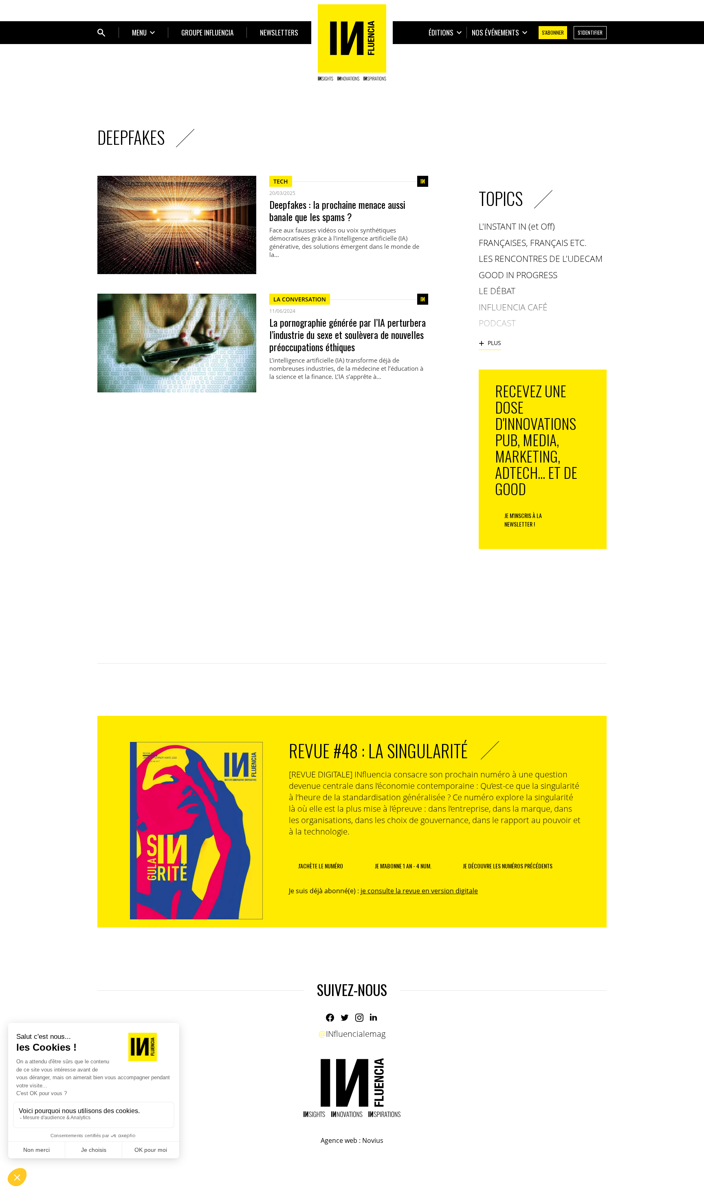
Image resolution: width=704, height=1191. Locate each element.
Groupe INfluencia (207, 32)
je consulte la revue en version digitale (419, 890)
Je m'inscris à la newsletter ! (523, 519)
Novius (372, 1140)
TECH (280, 181)
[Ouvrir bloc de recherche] (101, 32)
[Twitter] (345, 1018)
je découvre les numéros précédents (507, 865)
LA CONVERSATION (299, 299)
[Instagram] (359, 1018)
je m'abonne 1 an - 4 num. (403, 865)
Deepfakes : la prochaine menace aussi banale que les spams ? (337, 210)
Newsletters (279, 32)
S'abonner (553, 32)
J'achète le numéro (320, 865)
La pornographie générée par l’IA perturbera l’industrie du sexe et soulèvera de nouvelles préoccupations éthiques (347, 334)
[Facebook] (330, 1018)
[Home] (352, 42)
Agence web (339, 1140)
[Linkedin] (374, 1018)
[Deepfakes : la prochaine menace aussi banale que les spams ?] (176, 225)
